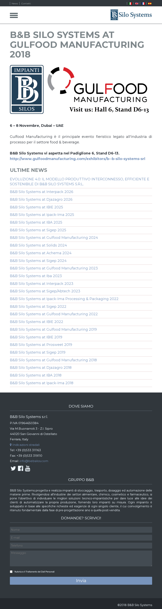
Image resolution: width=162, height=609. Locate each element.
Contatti (26, 3)
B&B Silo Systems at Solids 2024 (38, 245)
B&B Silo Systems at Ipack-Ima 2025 (42, 215)
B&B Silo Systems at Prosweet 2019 (41, 345)
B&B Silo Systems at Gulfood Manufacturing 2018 (53, 360)
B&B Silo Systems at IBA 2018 (35, 375)
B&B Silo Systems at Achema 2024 (41, 253)
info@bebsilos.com (34, 461)
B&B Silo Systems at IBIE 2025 (36, 207)
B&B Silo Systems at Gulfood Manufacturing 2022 (54, 314)
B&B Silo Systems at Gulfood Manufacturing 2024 (54, 237)
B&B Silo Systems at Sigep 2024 (38, 261)
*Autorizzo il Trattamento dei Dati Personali (34, 571)
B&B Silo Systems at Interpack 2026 (41, 192)
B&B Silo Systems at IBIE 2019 (36, 337)
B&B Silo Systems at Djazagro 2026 (41, 199)
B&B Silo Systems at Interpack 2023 (41, 283)
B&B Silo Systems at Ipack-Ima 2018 (41, 383)
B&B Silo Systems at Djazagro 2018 (41, 367)
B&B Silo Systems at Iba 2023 (36, 276)
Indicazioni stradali (26, 445)
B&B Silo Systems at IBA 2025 (36, 222)
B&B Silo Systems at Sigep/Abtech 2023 (45, 291)
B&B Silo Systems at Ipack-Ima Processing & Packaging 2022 (64, 299)
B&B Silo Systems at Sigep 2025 (38, 230)
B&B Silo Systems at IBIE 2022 (36, 322)
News (15, 3)
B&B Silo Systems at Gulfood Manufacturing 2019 (53, 329)
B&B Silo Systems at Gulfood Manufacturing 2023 (54, 268)
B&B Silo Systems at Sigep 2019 (37, 352)
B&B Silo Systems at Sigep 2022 (38, 306)
